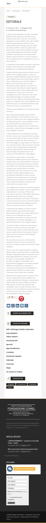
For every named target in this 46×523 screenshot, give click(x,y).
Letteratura (32, 384)
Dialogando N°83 (27, 28)
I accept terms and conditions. (14, 498)
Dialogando (16, 11)
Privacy (8, 519)
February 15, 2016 (13, 28)
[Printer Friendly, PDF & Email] (12, 297)
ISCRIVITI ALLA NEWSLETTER (22, 313)
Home (8, 11)
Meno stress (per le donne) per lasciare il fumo (23, 449)
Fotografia (11, 384)
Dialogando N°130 (25, 445)
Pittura (10, 387)
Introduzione (21, 384)
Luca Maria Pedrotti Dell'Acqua (17, 30)
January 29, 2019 (14, 445)
